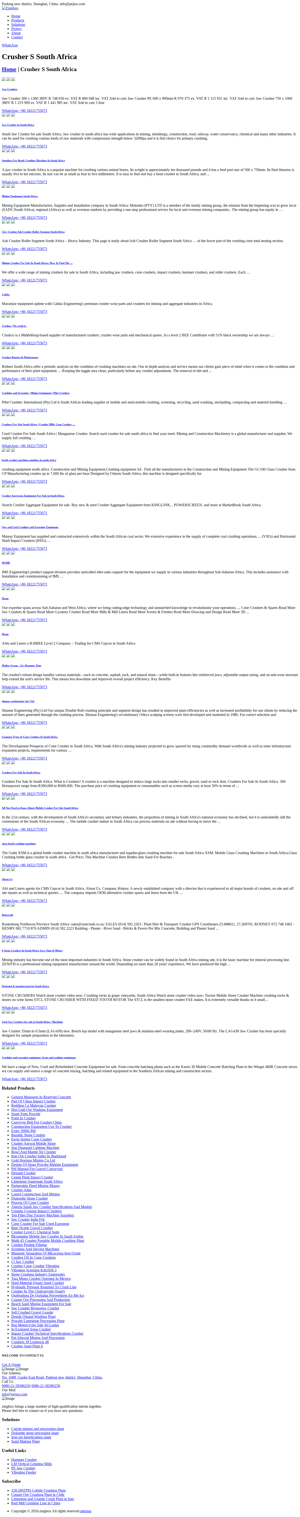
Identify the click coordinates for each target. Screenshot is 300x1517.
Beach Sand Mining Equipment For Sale (41, 1304)
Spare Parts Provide (25, 1114)
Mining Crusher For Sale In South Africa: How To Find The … (37, 263)
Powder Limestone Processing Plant (37, 1321)
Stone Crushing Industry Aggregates (38, 1274)
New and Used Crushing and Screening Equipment (30, 527)
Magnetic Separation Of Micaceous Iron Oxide (46, 1253)
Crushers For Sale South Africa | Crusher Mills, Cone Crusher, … (38, 424)
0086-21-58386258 (45, 1386)
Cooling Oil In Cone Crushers (33, 1257)
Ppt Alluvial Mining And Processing (38, 1338)
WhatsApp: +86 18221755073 (24, 111)
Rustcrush (7, 914)
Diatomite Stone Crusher (29, 1198)
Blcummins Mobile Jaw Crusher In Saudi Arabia (47, 1236)
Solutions (18, 25)
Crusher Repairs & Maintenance (20, 357)
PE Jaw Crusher (23, 1468)
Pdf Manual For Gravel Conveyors (37, 1169)
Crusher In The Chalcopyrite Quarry (38, 1291)
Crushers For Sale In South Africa (21, 772)
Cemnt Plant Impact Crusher (32, 1177)
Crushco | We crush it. (14, 325)
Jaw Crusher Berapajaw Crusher (35, 1308)
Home (15, 16)
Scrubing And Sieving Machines (35, 1249)
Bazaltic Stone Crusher (28, 1135)
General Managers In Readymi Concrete (41, 1097)
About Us (7, 879)
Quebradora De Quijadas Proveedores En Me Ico (47, 1295)
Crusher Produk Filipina (29, 1245)
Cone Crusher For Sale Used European (40, 1224)
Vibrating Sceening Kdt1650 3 (33, 1270)
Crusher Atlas (21, 1190)
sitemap (85, 1511)
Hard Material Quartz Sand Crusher (37, 1283)
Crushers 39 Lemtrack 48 (30, 1342)
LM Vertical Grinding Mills (31, 1464)
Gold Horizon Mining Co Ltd (33, 1160)
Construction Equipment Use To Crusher (41, 1127)
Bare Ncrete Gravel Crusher (32, 1228)
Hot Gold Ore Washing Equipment (37, 1110)
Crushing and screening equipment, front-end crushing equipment (39, 1057)
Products (17, 20)
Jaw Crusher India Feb (28, 1219)
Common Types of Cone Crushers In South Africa (30, 736)
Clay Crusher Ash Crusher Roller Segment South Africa (33, 231)
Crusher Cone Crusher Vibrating (35, 1266)
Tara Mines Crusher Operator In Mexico (41, 1279)
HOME (6, 562)
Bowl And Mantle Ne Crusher (33, 1152)
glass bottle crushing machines (19, 843)
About (16, 33)
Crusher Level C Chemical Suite (35, 1232)
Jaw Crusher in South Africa (18, 124)
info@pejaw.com (14, 1394)
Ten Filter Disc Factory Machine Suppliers (42, 1215)
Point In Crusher (23, 1118)
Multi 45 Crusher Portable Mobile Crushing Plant (47, 1241)
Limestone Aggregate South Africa (37, 1181)
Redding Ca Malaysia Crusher (33, 1105)
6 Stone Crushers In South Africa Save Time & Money (32, 950)
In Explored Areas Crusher (31, 1329)
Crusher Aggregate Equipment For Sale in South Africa (33, 495)
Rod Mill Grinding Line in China (35, 1503)
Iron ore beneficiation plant (31, 1437)
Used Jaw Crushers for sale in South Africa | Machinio (32, 1021)
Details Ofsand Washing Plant (33, 1317)
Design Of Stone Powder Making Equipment (44, 1165)
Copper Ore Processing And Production (40, 1300)
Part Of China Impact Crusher (33, 1101)
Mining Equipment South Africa (20, 196)
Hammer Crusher (24, 1460)
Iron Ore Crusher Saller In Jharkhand (38, 1156)
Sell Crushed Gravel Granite (32, 1312)
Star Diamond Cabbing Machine (35, 1148)
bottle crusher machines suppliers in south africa (29, 460)
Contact (17, 37)
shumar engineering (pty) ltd (18, 701)
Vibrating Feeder (23, 1472)
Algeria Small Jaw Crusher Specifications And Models (51, 1207)
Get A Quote (11, 1365)
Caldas (6, 294)
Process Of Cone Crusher (30, 1203)
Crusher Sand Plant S (27, 1346)
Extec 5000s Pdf (23, 1131)
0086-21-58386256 (16, 1386)
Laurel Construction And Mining (35, 1194)
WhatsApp (10, 45)
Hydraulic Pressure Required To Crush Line (43, 1287)
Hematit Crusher (23, 1173)
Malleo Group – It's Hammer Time (21, 665)
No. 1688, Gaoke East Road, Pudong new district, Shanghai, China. (52, 1377)
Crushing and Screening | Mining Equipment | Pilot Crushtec (36, 393)
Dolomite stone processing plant (35, 1433)
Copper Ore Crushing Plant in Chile (37, 1495)
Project (16, 29)
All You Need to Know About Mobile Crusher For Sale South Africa (40, 807)
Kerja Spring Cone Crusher (31, 1139)
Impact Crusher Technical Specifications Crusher (47, 1333)
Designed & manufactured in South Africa (25, 986)
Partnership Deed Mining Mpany (35, 1186)
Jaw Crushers (9, 89)
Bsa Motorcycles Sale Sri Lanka (35, 1325)
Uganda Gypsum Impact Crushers (36, 1211)
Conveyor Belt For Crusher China (36, 1122)
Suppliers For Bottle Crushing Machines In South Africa (33, 160)
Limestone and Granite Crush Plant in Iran (42, 1499)
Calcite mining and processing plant (37, 1429)
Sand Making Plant (25, 1441)
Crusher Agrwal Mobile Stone (33, 1143)
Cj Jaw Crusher (22, 1262)
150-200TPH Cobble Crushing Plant (38, 1490)
